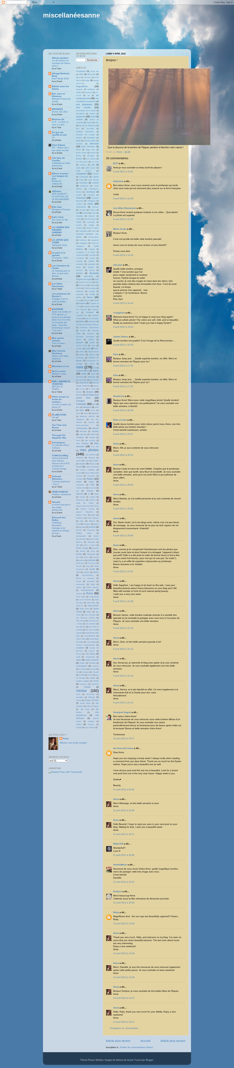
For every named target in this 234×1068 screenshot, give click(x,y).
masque (95, 431)
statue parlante (92, 660)
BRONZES (57, 109)
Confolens (83, 240)
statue (78, 660)
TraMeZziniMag (60, 455)
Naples (90, 479)
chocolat (82, 210)
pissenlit (95, 548)
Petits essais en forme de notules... (60, 399)
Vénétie (87, 687)
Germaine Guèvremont (89, 327)
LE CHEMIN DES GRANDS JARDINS (60, 230)
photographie (81, 536)
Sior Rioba (90, 654)
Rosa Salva (80, 597)
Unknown (118, 181)
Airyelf (130, 1060)
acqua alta (94, 71)
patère (96, 524)
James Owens (120, 336)
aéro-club (91, 74)
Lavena (82, 389)
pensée (79, 530)
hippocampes (93, 352)
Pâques (92, 521)
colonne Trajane (92, 228)
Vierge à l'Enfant (92, 700)
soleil (78, 657)
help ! (96, 349)
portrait (96, 557)
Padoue (92, 500)
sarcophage (91, 642)
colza (94, 231)
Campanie (81, 173)
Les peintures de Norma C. (61, 295)
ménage (92, 437)
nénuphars (80, 485)
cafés (78, 168)
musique (79, 479)
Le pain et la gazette (58, 254)
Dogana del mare (83, 279)
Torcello (96, 672)
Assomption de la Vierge (86, 111)
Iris (53, 137)
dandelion (91, 264)
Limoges (80, 401)
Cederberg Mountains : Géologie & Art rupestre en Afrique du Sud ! (60, 528)
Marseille (83, 431)
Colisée (79, 225)
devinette (94, 273)
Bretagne (90, 156)
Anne (116, 444)
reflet (78, 572)
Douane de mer (85, 282)
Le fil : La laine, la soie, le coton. (60, 123)
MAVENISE (57, 309)
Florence (86, 300)
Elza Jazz (57, 207)
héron (81, 352)
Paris (78, 524)
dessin (91, 270)
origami (92, 497)
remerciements (87, 575)
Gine (115, 354)
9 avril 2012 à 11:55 (123, 171)
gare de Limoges (92, 318)
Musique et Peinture (61, 209)
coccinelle (91, 222)
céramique (90, 192)
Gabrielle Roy (81, 315)
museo (78, 473)
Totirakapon (58, 442)
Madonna (95, 413)
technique (82, 669)
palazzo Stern (81, 515)
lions (78, 407)
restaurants (80, 584)
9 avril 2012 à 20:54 (123, 508)
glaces (78, 339)
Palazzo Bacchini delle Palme (87, 506)
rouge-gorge (94, 597)
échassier (83, 285)
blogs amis (90, 150)
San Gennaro (90, 615)
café (93, 165)
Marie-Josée (119, 229)
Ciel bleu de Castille (58, 159)
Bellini (78, 141)
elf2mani (56, 191)
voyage (79, 727)
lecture (89, 392)
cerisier (79, 195)
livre (82, 410)
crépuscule (80, 255)
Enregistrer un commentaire (124, 1028)
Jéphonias (91, 377)
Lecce (78, 392)
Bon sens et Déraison (58, 95)
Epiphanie (80, 291)
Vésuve (91, 697)
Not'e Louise (59, 371)
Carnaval (83, 183)
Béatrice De (58, 119)
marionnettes (81, 428)
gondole (79, 342)
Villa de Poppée (93, 706)
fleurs (90, 297)
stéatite (82, 663)
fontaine (82, 303)
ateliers (92, 114)
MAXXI (93, 434)
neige (91, 482)
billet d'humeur (88, 146)
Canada (96, 174)
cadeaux (83, 165)
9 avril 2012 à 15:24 (123, 327)
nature (79, 482)
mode (87, 461)
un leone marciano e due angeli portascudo (61, 507)
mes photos (89, 450)
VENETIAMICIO (60, 492)
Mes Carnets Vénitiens (58, 352)
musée (79, 467)
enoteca (93, 285)
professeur (80, 563)
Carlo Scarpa (93, 180)
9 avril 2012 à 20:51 (123, 455)
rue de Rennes (85, 600)
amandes (87, 77)
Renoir (78, 581)
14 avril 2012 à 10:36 (124, 923)
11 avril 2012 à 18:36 (123, 855)
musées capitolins (87, 470)
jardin (84, 374)
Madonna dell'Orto (87, 416)
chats (90, 204)
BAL (97, 122)
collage (91, 225)
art (89, 95)
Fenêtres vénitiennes (61, 494)
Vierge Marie (85, 703)
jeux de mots (81, 380)
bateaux (79, 138)
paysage (82, 527)
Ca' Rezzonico (82, 162)
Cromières (80, 258)
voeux (78, 724)
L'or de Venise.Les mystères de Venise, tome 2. (61, 63)
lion (94, 404)
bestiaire (79, 144)
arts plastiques (84, 104)
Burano (79, 159)
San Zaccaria (90, 630)
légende (79, 395)
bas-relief (90, 129)
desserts (79, 270)
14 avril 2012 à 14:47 (124, 998)
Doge (97, 279)
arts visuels (83, 107)
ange (87, 80)
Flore (78, 300)
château (79, 204)
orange (82, 497)
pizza (93, 551)
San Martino (91, 624)
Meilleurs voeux (59, 374)
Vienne (78, 700)
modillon (95, 461)
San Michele (81, 627)
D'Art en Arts (120, 420)
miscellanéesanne (71, 15)
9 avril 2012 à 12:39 (123, 198)
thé (77, 672)
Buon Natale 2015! (60, 78)
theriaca (85, 672)
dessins (79, 273)
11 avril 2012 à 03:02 (123, 789)
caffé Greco (90, 168)
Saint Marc (91, 603)
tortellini (82, 675)
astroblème (80, 114)
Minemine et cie (60, 366)
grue (93, 345)
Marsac (95, 428)
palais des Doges (85, 503)
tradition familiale (82, 681)
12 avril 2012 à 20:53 (124, 902)
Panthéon (79, 518)
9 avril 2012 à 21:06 (123, 601)
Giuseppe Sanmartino (85, 337)
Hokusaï (92, 355)
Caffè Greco (83, 171)
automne (80, 116)
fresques (90, 312)
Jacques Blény (82, 371)
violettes (91, 721)
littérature (87, 407)
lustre (86, 413)
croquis (92, 258)
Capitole (95, 177)
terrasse (92, 669)
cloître (78, 219)
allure (78, 77)
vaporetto (95, 684)
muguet (82, 464)
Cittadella (79, 216)
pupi (87, 566)
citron (94, 213)
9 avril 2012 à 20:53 (123, 485)
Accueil (145, 1040)
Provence (92, 563)
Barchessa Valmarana (87, 126)
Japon (95, 370)
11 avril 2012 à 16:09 (123, 810)
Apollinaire (91, 89)
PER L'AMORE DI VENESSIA (61, 382)
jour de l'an (94, 380)
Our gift (55, 417)
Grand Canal (81, 345)
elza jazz (117, 265)
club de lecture (90, 219)
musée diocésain (92, 467)
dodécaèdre (88, 276)
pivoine (82, 551)
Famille (92, 294)
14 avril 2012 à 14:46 (124, 977)
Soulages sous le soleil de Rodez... (60, 300)
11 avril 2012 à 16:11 (123, 834)
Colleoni (79, 228)
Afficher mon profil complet (73, 743)
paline (93, 515)
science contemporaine (85, 645)
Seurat (78, 654)
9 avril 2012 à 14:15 (123, 255)
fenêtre (79, 297)
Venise (81, 691)
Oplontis (79, 494)
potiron (81, 560)
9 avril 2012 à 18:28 (123, 410)
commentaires (93, 237)
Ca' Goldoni (91, 159)
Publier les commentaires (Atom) (136, 1047)
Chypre (93, 210)
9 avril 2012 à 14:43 (123, 303)
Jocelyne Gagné (122, 712)
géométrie (92, 321)
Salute (88, 612)
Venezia (56, 502)
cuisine (91, 261)
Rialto (93, 584)
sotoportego (90, 657)
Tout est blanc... (59, 343)
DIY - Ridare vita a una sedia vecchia (60, 149)
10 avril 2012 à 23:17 (124, 738)
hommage (80, 358)
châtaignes (91, 201)
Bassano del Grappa (85, 135)
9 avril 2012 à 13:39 (123, 219)
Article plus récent (118, 1040)
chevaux (95, 207)
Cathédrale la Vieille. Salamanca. (61, 164)
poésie (79, 554)
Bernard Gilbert (90, 141)
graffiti (92, 342)
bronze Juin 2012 (60, 112)
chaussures (81, 207)
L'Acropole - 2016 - (60, 258)
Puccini (79, 566)
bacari (89, 122)
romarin (79, 594)
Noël (92, 485)
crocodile (92, 255)
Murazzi (92, 464)
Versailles (79, 697)
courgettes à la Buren (85, 252)
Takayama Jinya (59, 245)
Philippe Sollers (84, 533)
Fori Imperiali (81, 309)
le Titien (92, 389)
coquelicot (95, 240)
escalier (92, 291)
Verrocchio (90, 694)
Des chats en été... (61, 220)
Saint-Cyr (79, 606)
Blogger (149, 1060)
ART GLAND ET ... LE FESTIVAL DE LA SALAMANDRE (61, 196)
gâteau (82, 321)
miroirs (78, 461)
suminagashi (81, 666)
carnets (95, 183)
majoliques (80, 419)
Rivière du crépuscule (57, 182)
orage (96, 494)
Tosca (90, 675)
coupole (92, 249)
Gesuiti (83, 330)
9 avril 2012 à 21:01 (123, 571)
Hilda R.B (118, 844)
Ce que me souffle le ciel (59, 133)
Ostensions (80, 500)
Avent (93, 116)
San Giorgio (80, 621)
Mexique (92, 458)
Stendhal (92, 663)
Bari (77, 129)
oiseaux (90, 491)
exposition (80, 294)
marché (91, 422)
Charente (80, 198)
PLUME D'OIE (59, 415)
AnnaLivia (118, 396)
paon (82, 521)
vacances (83, 684)
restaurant (91, 581)
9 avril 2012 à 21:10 (123, 628)
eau (97, 282)
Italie (79, 367)
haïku (88, 348)
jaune (93, 374)
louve (78, 413)
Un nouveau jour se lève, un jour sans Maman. (61, 273)
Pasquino (86, 524)
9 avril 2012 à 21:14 (123, 676)
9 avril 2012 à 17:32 (123, 366)
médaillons (80, 437)
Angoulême (82, 86)
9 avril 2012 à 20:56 (123, 535)
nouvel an (92, 488)
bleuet (78, 150)
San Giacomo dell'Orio (85, 618)
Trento (96, 681)
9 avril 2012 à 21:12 (123, 649)
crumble (79, 261)
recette (92, 569)
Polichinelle (91, 554)
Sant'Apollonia (90, 636)
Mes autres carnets (58, 339)
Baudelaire (91, 138)
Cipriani (85, 213)
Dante (78, 267)
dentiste (91, 267)
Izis (94, 368)
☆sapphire (119, 313)
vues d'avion (90, 727)
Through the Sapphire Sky (59, 436)
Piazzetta (91, 542)
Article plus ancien (172, 1040)
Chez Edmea (58, 145)
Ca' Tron (95, 162)
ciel (77, 213)
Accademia (81, 71)
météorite (79, 458)
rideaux (79, 587)
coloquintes (83, 231)
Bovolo (93, 153)
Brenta (78, 156)
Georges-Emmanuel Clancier (87, 324)
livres (93, 410)
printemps (91, 560)
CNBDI (79, 222)
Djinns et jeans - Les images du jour (61, 176)
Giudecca (90, 334)
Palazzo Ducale (87, 509)
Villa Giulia (84, 709)
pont (77, 557)
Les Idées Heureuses (124, 208)
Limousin (81, 403)
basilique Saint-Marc (85, 132)
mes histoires (82, 443)
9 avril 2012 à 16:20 (123, 345)
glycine (91, 339)
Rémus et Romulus (85, 578)
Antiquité (79, 89)
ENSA (78, 288)
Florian (96, 300)
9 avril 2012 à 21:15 (123, 702)
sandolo (79, 633)
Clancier (92, 216)
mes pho (95, 446)
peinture (92, 527)
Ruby (116, 912)
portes (86, 557)
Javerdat (79, 377)
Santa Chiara (81, 639)
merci (78, 440)
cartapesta (84, 186)
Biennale (94, 143)
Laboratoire (84, 383)
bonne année (81, 153)
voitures (91, 724)
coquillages (83, 243)
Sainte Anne (84, 609)
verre (78, 694)
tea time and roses (123, 748)
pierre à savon (89, 545)
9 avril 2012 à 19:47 (123, 434)
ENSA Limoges (90, 288)
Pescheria (91, 530)
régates (86, 572)
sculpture (80, 648)
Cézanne (91, 195)
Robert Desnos (92, 587)
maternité (82, 434)
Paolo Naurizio (93, 518)
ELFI (115, 163)
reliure (96, 572)
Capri (81, 180)
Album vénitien (60, 58)
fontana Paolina (90, 306)
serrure (92, 651)
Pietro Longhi (82, 548)
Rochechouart (87, 590)
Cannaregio (83, 177)
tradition (92, 678)
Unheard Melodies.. (57, 477)
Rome (89, 593)
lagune (96, 386)
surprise (95, 666)
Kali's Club (58, 217)
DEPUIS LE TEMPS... (57, 388)
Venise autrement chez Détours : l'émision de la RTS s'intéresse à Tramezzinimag (61, 463)
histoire (82, 355)
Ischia (91, 364)
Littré (97, 407)
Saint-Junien (93, 606)
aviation (79, 119)
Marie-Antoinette (82, 425)
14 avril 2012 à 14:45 (124, 953)
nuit (77, 491)
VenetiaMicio (120, 864)
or (89, 494)
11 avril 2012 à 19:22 (123, 882)
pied (77, 545)
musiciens (91, 476)
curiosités (80, 264)
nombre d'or (80, 488)
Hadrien (79, 349)
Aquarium (88, 92)
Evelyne (117, 891)
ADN (81, 74)
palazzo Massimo (84, 512)
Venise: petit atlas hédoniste (60, 357)
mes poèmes (90, 455)
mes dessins (90, 440)
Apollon (79, 92)
